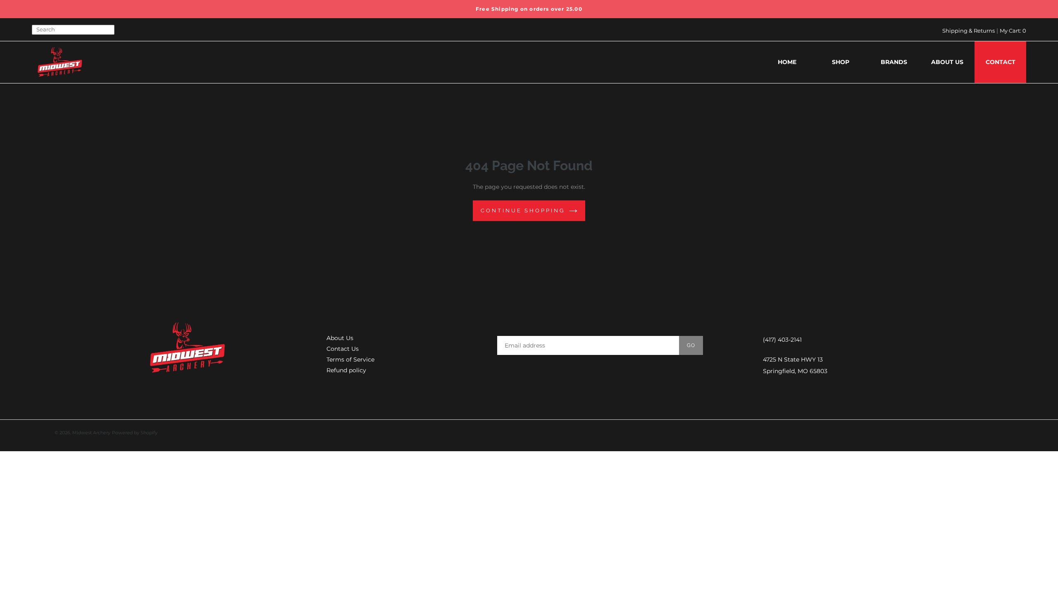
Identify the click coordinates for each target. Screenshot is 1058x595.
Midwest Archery (91, 433)
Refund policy (346, 370)
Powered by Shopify (134, 433)
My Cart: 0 (1013, 30)
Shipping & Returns (968, 30)
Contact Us (342, 348)
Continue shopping (523, 210)
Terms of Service (350, 359)
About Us (339, 338)
